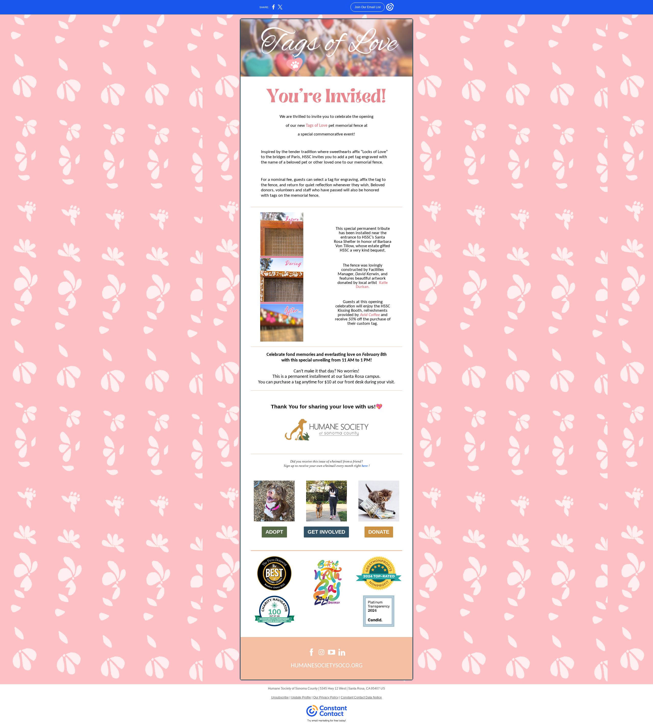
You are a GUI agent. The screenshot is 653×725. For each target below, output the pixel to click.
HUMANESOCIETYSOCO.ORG (326, 666)
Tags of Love (317, 125)
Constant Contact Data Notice (361, 697)
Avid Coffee (370, 315)
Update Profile (301, 697)
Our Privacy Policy (325, 697)
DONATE (378, 532)
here (365, 466)
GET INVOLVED (326, 532)
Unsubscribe (280, 697)
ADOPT (274, 532)
